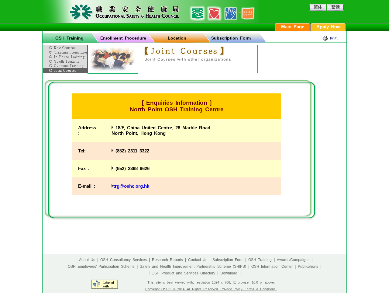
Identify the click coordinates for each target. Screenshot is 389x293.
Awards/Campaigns (293, 260)
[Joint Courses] (66, 70)
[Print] (334, 38)
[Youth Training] (66, 61)
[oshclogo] (151, 11)
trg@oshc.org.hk (131, 186)
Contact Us (197, 260)
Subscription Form (231, 38)
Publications (308, 266)
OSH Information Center (272, 266)
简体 (318, 7)
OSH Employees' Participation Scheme (101, 266)
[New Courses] (66, 47)
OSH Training (69, 38)
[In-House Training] (66, 56)
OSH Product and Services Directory (183, 273)
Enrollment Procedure (123, 38)
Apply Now (328, 26)
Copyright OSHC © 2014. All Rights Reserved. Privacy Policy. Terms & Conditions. (211, 289)
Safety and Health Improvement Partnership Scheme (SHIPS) (193, 266)
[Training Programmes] (66, 52)
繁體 (335, 7)
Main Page (292, 26)
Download (228, 273)
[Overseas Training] (66, 65)
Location (177, 38)
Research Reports (167, 260)
